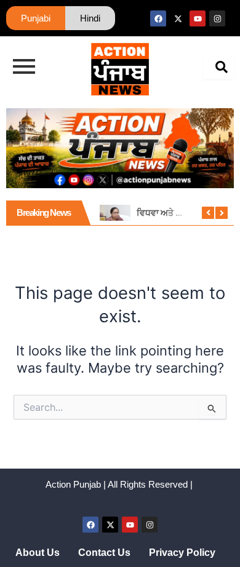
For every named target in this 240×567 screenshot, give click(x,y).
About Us (37, 552)
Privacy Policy (182, 552)
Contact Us (104, 552)
